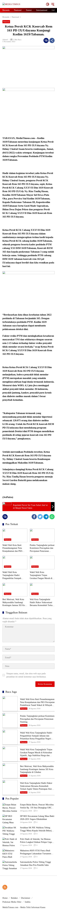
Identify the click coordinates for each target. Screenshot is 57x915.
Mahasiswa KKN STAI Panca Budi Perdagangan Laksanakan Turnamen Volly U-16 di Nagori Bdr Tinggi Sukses (35, 852)
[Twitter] (40, 516)
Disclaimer (25, 898)
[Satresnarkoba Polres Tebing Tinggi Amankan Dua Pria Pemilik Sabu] (10, 865)
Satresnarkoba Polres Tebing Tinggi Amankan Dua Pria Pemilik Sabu (35, 863)
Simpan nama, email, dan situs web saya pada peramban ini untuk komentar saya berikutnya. (26, 675)
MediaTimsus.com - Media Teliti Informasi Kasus (23, 907)
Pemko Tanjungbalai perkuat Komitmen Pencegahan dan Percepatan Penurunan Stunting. (42, 548)
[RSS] (4, 887)
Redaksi (14, 898)
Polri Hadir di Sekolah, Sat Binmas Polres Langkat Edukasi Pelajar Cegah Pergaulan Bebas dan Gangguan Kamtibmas (36, 841)
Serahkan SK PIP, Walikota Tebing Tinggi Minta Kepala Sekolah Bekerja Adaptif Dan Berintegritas (36, 829)
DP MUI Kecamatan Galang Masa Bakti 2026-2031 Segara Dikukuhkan (37, 817)
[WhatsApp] (52, 516)
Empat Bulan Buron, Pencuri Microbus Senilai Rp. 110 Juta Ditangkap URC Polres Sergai (37, 806)
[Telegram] (46, 516)
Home (5, 898)
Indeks (27, 902)
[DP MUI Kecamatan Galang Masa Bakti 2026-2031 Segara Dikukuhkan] (10, 819)
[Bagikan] (52, 40)
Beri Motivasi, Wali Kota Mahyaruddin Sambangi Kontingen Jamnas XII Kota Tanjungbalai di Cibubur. (14, 602)
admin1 (5, 39)
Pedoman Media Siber (11, 902)
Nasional (6, 22)
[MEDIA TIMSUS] (11, 4)
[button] (47, 4)
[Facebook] (34, 516)
